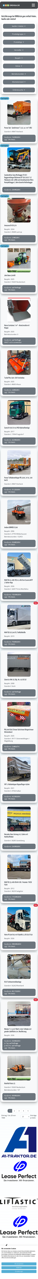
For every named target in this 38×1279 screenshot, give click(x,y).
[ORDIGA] (12, 5)
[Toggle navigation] (33, 5)
